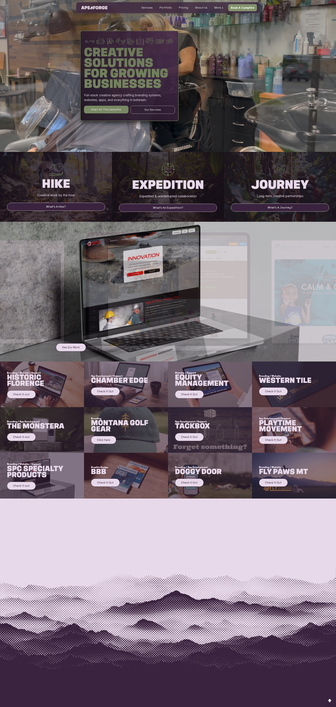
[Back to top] (329, 700)
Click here (103, 440)
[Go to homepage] (94, 8)
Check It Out (105, 391)
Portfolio (166, 7)
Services (147, 7)
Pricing (183, 7)
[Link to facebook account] (205, 700)
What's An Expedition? (168, 208)
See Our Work (71, 347)
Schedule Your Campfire (134, 546)
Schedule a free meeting (156, 555)
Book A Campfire (242, 7)
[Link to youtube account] (239, 700)
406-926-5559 (112, 688)
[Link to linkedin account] (228, 700)
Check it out (21, 394)
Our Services (153, 109)
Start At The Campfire (106, 109)
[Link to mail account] (250, 700)
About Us (201, 7)
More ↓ (218, 7)
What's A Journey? (280, 207)
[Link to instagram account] (216, 700)
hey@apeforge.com (115, 693)
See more (261, 582)
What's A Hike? (56, 206)
